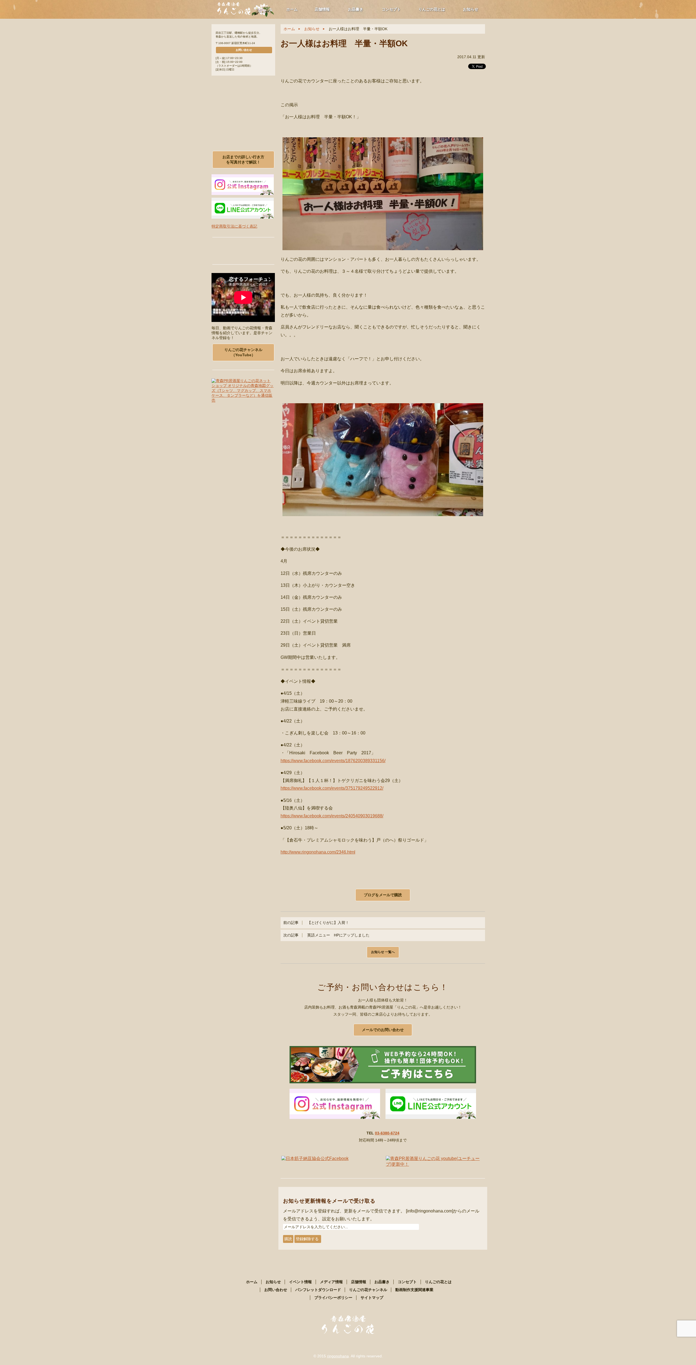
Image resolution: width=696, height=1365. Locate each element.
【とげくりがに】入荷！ (316, 923)
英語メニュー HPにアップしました (326, 935)
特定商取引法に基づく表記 (234, 226)
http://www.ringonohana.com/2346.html (318, 852)
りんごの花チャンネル (368, 1290)
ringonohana (338, 1356)
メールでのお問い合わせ (383, 1030)
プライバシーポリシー (333, 1297)
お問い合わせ (244, 49)
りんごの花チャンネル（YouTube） (243, 352)
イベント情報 (300, 1282)
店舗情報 (322, 9)
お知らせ (470, 9)
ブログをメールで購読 (383, 895)
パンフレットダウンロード (318, 1290)
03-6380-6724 (387, 1133)
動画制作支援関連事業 (414, 1290)
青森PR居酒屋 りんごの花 (246, 9)
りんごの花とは (431, 9)
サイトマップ (372, 1297)
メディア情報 (331, 1282)
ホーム (292, 9)
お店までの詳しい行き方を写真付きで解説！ (243, 159)
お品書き (355, 9)
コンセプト (391, 9)
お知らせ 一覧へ (383, 952)
